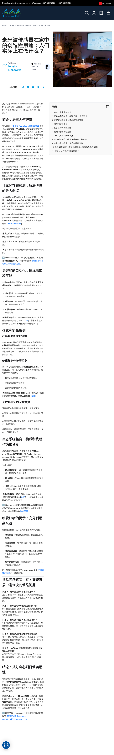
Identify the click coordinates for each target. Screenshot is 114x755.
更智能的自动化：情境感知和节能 (68, 120)
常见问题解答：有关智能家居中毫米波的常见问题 (76, 147)
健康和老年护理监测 (62, 132)
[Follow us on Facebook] (49, 87)
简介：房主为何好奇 (62, 112)
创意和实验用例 (60, 124)
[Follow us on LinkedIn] (28, 87)
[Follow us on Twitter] (38, 87)
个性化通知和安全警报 (63, 135)
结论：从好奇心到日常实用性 (67, 151)
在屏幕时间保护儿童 (62, 128)
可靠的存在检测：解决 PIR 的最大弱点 (70, 116)
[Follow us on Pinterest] (43, 87)
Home (5, 26)
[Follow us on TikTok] (23, 87)
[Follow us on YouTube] (33, 87)
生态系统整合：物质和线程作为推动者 (70, 139)
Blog (12, 26)
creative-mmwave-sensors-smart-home (34, 26)
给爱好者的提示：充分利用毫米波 (68, 143)
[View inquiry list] (101, 13)
